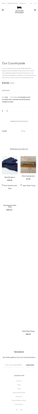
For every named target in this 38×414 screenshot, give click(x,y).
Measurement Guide (19, 392)
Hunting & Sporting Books (21, 99)
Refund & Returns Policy (19, 400)
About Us (19, 381)
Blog (19, 385)
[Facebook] (16, 409)
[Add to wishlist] (15, 158)
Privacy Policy (19, 404)
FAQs (19, 388)
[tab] (19, 121)
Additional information (19, 121)
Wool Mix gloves (9, 177)
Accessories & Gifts (24, 97)
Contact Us (19, 396)
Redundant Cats (13, 3)
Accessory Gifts (7, 99)
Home (4, 3)
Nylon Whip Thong (28, 331)
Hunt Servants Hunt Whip (9, 206)
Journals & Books (7, 102)
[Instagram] (21, 409)
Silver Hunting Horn (28, 176)
